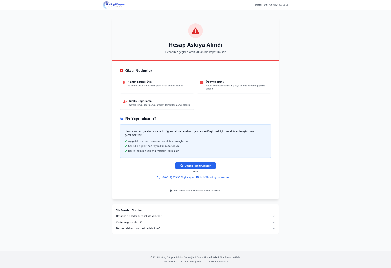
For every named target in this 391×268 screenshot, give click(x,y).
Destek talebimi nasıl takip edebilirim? (138, 228)
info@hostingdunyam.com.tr (217, 177)
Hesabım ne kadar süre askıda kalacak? (138, 216)
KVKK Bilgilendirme (219, 261)
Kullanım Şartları (193, 261)
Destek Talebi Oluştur (197, 165)
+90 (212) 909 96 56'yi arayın (177, 177)
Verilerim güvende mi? (129, 222)
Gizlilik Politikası (170, 261)
